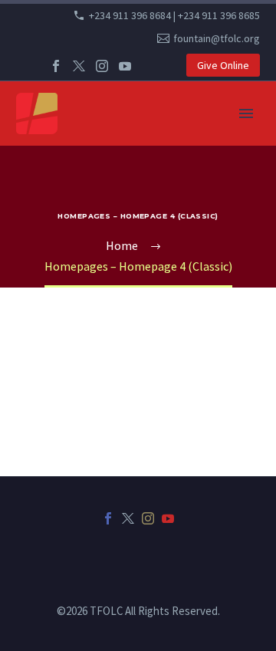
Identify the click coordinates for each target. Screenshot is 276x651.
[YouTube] (124, 66)
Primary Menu (246, 113)
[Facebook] (55, 66)
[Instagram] (101, 66)
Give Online (223, 65)
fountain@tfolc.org (216, 38)
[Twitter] (78, 66)
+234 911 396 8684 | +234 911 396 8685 (174, 15)
